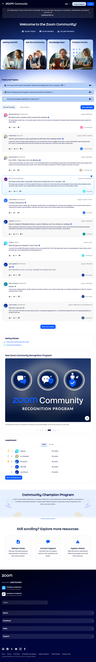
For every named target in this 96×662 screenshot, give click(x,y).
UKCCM (23, 467)
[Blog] (3, 649)
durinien (11, 221)
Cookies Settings (55, 654)
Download (7, 621)
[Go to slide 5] (48, 430)
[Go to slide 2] (40, 430)
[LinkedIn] (7, 649)
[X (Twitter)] (11, 649)
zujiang (22, 451)
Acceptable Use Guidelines (29, 654)
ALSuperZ (23, 462)
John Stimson (13, 199)
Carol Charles (13, 304)
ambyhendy (12, 135)
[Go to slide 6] (52, 430)
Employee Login (66, 654)
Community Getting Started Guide (17, 342)
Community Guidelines (13, 345)
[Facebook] (24, 649)
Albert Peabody (13, 283)
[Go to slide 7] (56, 430)
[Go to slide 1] (38, 430)
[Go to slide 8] (58, 430)
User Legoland (13, 263)
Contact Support (79, 4)
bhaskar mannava (14, 114)
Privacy (9, 654)
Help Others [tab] (24, 107)
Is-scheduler (24, 456)
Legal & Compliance (43, 654)
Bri (9, 178)
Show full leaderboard (14, 477)
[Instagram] (20, 649)
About (5, 613)
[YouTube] (16, 649)
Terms (3, 654)
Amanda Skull (13, 157)
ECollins (11, 242)
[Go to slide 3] (43, 430)
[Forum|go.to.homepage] (17, 4)
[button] (3, 3)
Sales (5, 628)
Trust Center (16, 654)
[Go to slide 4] (45, 430)
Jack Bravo (24, 472)
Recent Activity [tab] (9, 107)
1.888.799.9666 (16, 582)
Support (6, 636)
